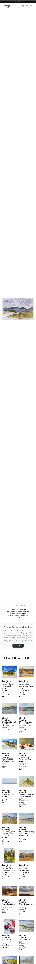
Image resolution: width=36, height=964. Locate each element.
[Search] (23, 6)
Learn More (18, 646)
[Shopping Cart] (27, 6)
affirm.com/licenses (26, 642)
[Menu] (31, 6)
